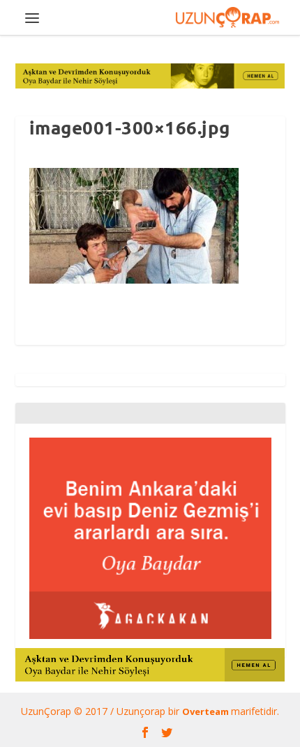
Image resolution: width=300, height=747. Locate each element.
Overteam (206, 711)
